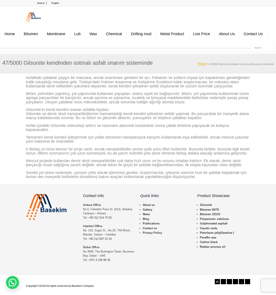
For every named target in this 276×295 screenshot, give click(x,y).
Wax (93, 34)
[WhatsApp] (247, 281)
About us (149, 205)
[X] (217, 281)
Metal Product (172, 34)
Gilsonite (206, 205)
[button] (12, 282)
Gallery (147, 209)
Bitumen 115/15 (210, 214)
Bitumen (31, 34)
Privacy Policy (152, 232)
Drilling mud (141, 34)
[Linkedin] (229, 281)
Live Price (201, 34)
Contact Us (253, 34)
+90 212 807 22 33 (100, 238)
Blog (146, 219)
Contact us (150, 228)
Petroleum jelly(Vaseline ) (217, 232)
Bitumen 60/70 (209, 209)
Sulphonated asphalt (213, 223)
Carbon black (209, 242)
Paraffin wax (208, 237)
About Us (227, 34)
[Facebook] (223, 281)
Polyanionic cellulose (214, 219)
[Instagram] (235, 281)
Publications (151, 223)
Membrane (56, 34)
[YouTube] (241, 281)
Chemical (114, 34)
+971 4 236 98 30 (99, 260)
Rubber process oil (212, 246)
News (146, 214)
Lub (77, 34)
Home (10, 34)
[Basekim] (33, 21)
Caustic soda (208, 228)
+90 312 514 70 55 (100, 217)
